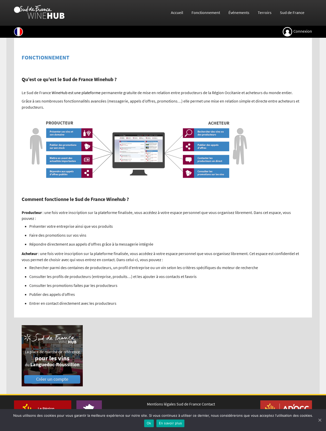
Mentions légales (161, 404)
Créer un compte (52, 379)
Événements (238, 12)
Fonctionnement (206, 12)
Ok (149, 423)
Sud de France (292, 12)
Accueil (177, 12)
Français (18, 31)
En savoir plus (170, 423)
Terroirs (264, 12)
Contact (208, 404)
